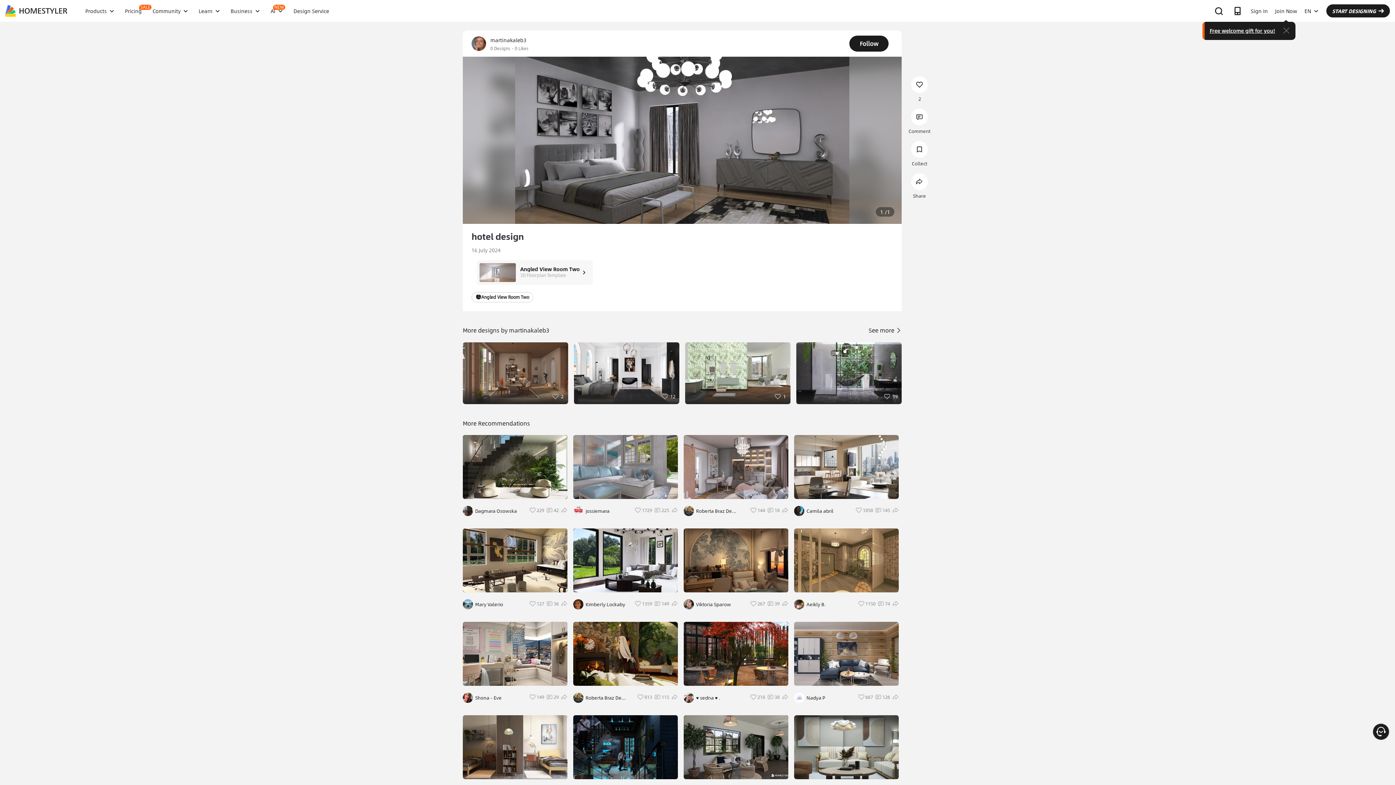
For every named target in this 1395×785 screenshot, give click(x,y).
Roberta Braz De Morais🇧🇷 (604, 697)
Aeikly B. (816, 604)
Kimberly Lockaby (605, 604)
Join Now (1286, 11)
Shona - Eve (488, 697)
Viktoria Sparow (713, 604)
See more (882, 330)
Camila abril (819, 511)
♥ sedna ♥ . (708, 697)
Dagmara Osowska (496, 511)
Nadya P (815, 697)
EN (1308, 11)
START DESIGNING (1354, 11)
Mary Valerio (489, 604)
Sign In (1259, 11)
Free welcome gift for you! (1242, 30)
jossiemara (598, 511)
